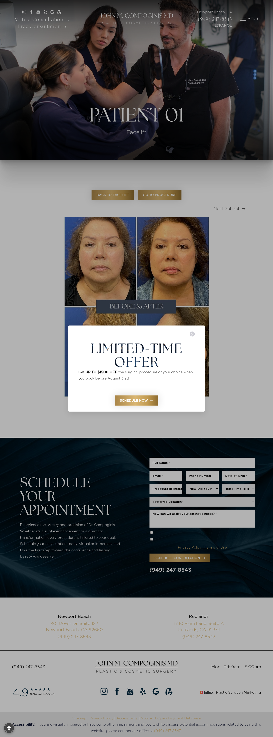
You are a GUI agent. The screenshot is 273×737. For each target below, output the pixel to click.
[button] (9, 728)
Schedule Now (134, 400)
